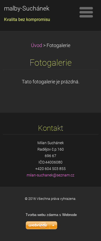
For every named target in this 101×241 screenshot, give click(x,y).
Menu (86, 12)
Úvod (36, 45)
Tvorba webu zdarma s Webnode (51, 215)
